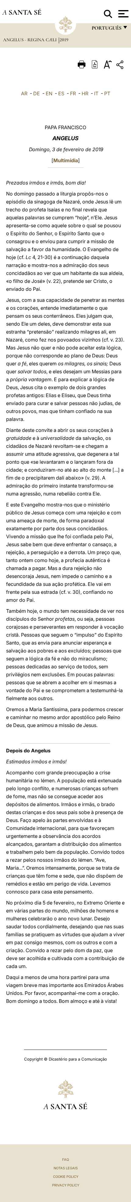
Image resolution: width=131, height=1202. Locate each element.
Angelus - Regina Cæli (30, 39)
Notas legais (66, 1168)
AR (24, 93)
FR (73, 93)
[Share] (120, 65)
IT (96, 93)
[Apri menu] (123, 14)
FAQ (65, 1159)
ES (61, 93)
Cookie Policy (65, 1177)
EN (49, 93)
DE (36, 93)
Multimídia (65, 160)
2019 (64, 39)
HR (85, 93)
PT (107, 93)
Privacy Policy (65, 1185)
